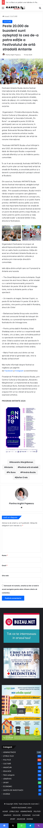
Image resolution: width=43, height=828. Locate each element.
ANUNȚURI (7, 767)
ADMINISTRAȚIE (9, 752)
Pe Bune (12, 472)
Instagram (19, 371)
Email (4, 565)
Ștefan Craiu (22, 477)
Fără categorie (8, 775)
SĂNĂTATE (7, 779)
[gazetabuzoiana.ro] (15, 8)
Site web (5, 576)
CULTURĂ (13, 16)
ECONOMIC (7, 786)
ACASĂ (5, 811)
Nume (5, 555)
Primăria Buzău (29, 472)
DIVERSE (6, 794)
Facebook (9, 371)
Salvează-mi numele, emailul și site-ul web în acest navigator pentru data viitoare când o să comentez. (20, 589)
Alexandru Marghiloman (22, 462)
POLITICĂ (7, 760)
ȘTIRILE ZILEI (8, 756)
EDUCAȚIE (7, 771)
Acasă (6, 16)
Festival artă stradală (28, 467)
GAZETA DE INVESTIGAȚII (13, 790)
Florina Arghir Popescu (13, 55)
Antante (9, 467)
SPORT (6, 783)
